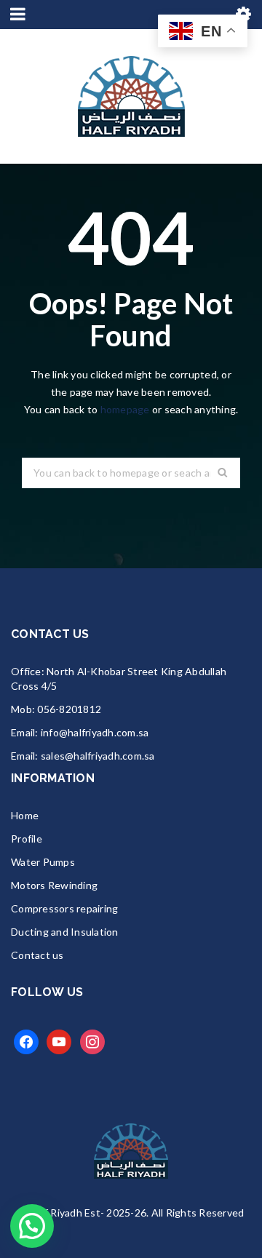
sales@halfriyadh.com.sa (98, 755)
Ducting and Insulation (65, 931)
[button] (32, 1226)
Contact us (37, 955)
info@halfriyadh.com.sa (95, 732)
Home (25, 815)
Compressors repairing (64, 908)
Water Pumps (43, 862)
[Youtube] (59, 1041)
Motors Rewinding (54, 885)
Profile (26, 838)
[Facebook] (26, 1041)
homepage (125, 409)
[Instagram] (92, 1041)
